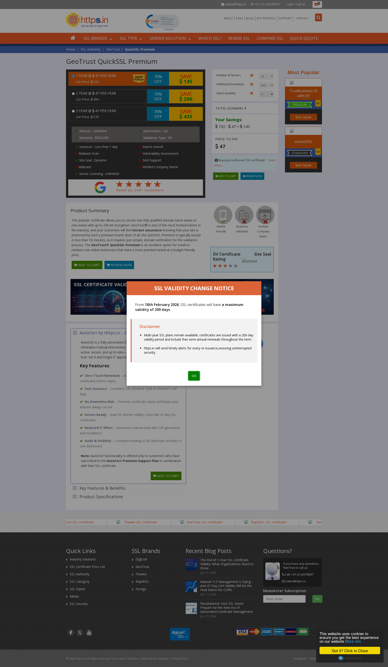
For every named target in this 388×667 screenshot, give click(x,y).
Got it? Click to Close (350, 650)
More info (353, 641)
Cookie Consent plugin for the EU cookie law (350, 658)
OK (194, 376)
